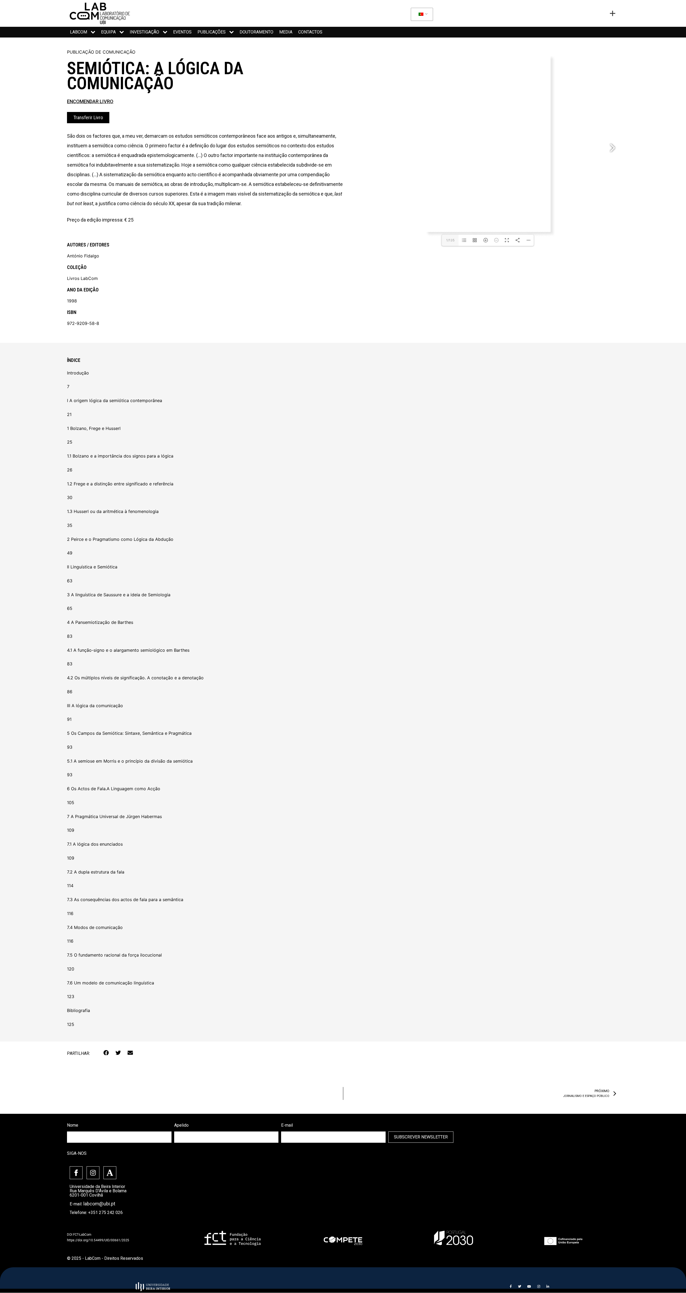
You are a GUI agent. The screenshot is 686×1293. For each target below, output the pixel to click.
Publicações (211, 32)
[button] (106, 1053)
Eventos (182, 32)
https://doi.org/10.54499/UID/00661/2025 (98, 1240)
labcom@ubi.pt (99, 1203)
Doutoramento (256, 32)
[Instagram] (93, 1172)
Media (285, 32)
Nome (72, 1125)
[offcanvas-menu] (612, 13)
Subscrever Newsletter (421, 1137)
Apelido (181, 1125)
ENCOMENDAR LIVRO (90, 101)
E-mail (287, 1125)
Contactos (310, 32)
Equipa (108, 32)
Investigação (144, 32)
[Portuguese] (421, 14)
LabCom (78, 32)
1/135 (450, 240)
